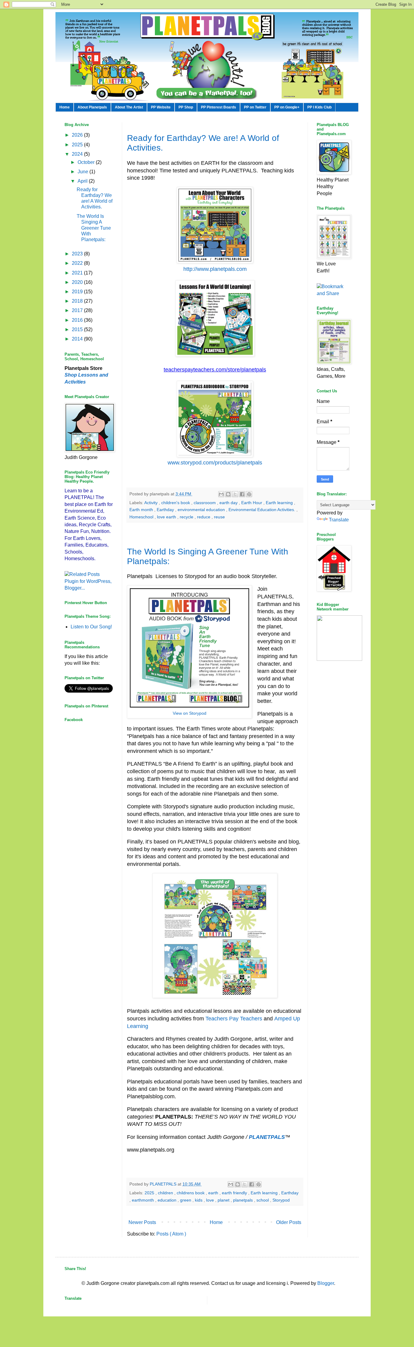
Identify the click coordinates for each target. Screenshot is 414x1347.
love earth (167, 516)
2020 (78, 282)
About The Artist (129, 107)
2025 (150, 1192)
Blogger (325, 1283)
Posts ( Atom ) (171, 1233)
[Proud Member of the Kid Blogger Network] (339, 659)
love (210, 1200)
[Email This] (221, 494)
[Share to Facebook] (242, 494)
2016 (78, 320)
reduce (204, 516)
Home (64, 107)
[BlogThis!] (228, 494)
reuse (219, 516)
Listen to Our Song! (91, 626)
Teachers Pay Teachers (233, 1019)
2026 (78, 135)
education (168, 1200)
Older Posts (288, 1222)
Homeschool (142, 516)
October (87, 162)
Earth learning (280, 502)
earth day (229, 502)
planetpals (243, 1200)
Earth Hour (252, 502)
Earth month (141, 509)
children (166, 1192)
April (83, 181)
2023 (78, 253)
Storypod (281, 1200)
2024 (78, 154)
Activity (151, 502)
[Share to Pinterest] (249, 494)
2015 (78, 329)
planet (224, 1200)
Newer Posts (142, 1222)
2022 (78, 263)
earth (213, 1192)
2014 (78, 338)
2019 (78, 291)
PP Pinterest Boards (218, 107)
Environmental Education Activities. (262, 509)
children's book (176, 502)
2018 (78, 301)
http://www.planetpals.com (215, 269)
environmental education (202, 509)
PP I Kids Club (319, 107)
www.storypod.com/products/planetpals (215, 463)
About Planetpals (92, 107)
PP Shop (186, 107)
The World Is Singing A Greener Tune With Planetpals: (94, 228)
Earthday (166, 509)
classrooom (205, 502)
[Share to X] (235, 494)
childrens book (191, 1192)
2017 (78, 310)
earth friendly (235, 1192)
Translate (339, 519)
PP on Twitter (255, 107)
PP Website (161, 107)
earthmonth (143, 1200)
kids (199, 1200)
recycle (187, 516)
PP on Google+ (286, 107)
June (83, 171)
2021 (78, 272)
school (263, 1200)
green (186, 1200)
